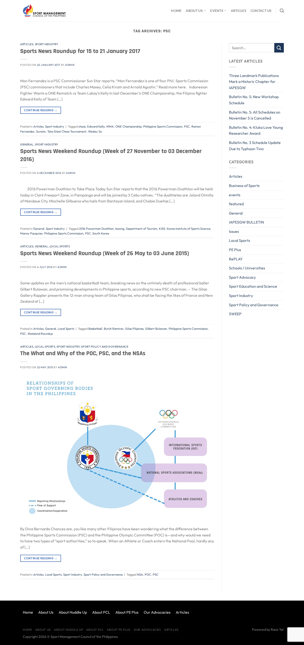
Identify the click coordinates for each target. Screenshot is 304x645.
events (234, 194)
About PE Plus (126, 612)
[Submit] (279, 47)
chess (82, 126)
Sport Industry (46, 44)
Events (216, 11)
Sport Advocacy (242, 277)
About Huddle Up (73, 612)
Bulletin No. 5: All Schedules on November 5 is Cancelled (254, 115)
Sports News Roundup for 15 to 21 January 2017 (80, 51)
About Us (194, 11)
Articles (238, 11)
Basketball (95, 328)
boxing (119, 228)
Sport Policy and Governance (104, 346)
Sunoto (41, 131)
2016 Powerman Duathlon (96, 228)
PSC (187, 126)
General (26, 144)
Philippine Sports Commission (162, 126)
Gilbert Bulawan (156, 328)
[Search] (282, 11)
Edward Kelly (96, 126)
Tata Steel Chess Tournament (66, 131)
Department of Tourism (141, 228)
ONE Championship (128, 126)
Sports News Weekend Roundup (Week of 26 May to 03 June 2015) (104, 253)
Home (176, 11)
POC (148, 574)
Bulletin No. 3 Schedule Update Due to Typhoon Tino (255, 145)
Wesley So (95, 131)
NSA (140, 574)
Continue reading (40, 110)
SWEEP (235, 313)
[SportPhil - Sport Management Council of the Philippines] (44, 10)
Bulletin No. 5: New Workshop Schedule (254, 99)
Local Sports (60, 246)
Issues (234, 231)
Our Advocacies (157, 612)
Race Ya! (277, 629)
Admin (69, 65)
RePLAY (236, 259)
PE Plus (235, 249)
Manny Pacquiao (31, 233)
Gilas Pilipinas (134, 328)
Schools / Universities (247, 268)
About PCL (101, 612)
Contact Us (261, 11)
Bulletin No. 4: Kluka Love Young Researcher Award (256, 130)
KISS (162, 228)
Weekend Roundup (40, 333)
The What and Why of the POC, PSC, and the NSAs (82, 353)
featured (236, 203)
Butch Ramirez (114, 328)
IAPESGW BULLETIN (246, 222)
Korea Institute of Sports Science (188, 228)
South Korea (100, 233)
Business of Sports (244, 185)
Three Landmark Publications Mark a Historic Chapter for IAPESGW (254, 81)
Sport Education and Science (253, 286)
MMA (110, 126)
